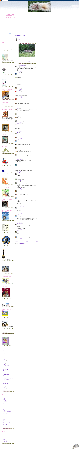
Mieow (10, 14)
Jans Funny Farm (19, 139)
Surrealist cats (5, 441)
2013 (3, 350)
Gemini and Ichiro (19, 123)
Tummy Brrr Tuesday (6, 373)
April (4, 384)
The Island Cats (5, 424)
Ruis (4, 419)
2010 (3, 354)
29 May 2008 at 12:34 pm (19, 188)
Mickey (4, 412)
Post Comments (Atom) (22, 243)
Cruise (4, 380)
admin (17, 76)
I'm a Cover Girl (5, 375)
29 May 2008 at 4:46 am (19, 138)
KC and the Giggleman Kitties (21, 65)
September (5, 361)
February (5, 387)
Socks (4, 421)
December (5, 358)
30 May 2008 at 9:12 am (19, 222)
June (4, 363)
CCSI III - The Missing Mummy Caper (8, 378)
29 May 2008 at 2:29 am (19, 131)
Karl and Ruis (18, 72)
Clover (18, 127)
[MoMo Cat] (2, 105)
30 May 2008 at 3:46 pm (19, 238)
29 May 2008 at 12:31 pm (19, 180)
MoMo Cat (3, 103)
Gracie (4, 404)
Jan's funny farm (5, 408)
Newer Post (16, 241)
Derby (4, 399)
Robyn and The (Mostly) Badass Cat (21, 102)
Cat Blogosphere (5, 434)
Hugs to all (4, 370)
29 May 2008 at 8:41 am (19, 158)
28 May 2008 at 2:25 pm (19, 71)
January (5, 388)
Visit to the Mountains (6, 374)
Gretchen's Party (5, 383)
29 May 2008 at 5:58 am (19, 145)
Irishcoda (18, 108)
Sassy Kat (18, 181)
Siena (4, 420)
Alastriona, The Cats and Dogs (21, 163)
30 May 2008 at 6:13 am (19, 205)
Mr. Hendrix (18, 143)
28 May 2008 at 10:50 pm (19, 107)
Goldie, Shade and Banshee (20, 189)
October (5, 360)
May (4, 364)
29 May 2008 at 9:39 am (19, 162)
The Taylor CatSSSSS (20, 97)
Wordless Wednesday (21, 39)
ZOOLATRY (18, 90)
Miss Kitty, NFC (19, 230)
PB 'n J (18, 132)
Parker (4, 418)
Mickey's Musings (19, 172)
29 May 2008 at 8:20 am (19, 152)
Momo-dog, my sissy (6, 414)
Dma (17, 112)
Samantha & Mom (19, 159)
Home (27, 241)
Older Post (37, 241)
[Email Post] (30, 61)
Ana (17, 116)
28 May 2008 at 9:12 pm (19, 96)
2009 (3, 355)
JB (3, 409)
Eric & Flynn (5, 401)
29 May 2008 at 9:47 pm (19, 195)
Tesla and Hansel (19, 146)
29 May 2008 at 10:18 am (19, 171)
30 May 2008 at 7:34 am (19, 213)
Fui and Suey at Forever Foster (7, 403)
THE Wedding (5, 366)
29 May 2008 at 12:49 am (19, 122)
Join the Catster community (4, 332)
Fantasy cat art (5, 439)
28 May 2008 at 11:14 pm (19, 111)
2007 (3, 390)
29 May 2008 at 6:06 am (19, 149)
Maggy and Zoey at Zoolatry (7, 411)
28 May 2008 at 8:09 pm (19, 89)
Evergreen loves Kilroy (20, 169)
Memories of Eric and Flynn (20, 86)
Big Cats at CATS (5, 433)
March (4, 386)
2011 (3, 353)
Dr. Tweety (4, 400)
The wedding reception (6, 365)
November (5, 359)
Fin (3, 402)
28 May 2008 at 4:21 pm (19, 85)
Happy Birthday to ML (6, 371)
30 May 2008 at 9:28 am (19, 229)
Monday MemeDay (5, 369)
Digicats (4, 438)
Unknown (18, 150)
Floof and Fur (5, 440)
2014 (3, 349)
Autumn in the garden (6, 379)
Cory (4, 398)
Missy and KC (5, 413)
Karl (4, 410)
